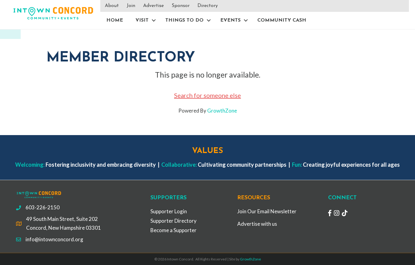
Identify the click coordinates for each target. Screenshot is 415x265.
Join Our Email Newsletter (267, 211)
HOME (114, 20)
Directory (207, 5)
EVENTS (230, 20)
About (112, 5)
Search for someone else (207, 95)
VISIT (142, 20)
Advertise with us (257, 224)
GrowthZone (222, 110)
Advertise (153, 5)
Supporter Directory (173, 221)
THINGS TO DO (184, 20)
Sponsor (181, 5)
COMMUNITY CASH (281, 20)
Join (131, 5)
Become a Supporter (173, 230)
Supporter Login (168, 211)
